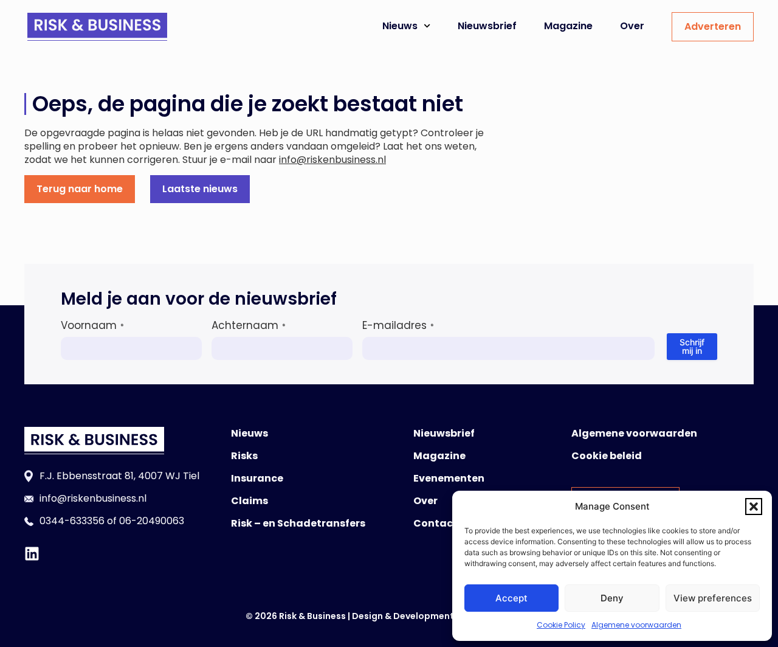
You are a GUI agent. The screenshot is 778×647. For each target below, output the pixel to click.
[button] (754, 506)
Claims (249, 501)
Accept (511, 598)
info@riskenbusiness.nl (332, 160)
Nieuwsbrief (487, 26)
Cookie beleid (606, 456)
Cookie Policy (561, 625)
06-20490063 (151, 521)
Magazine (568, 26)
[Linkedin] (32, 553)
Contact (435, 523)
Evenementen (448, 478)
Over (632, 26)
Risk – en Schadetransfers (298, 523)
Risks (244, 456)
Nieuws (400, 26)
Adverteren (712, 26)
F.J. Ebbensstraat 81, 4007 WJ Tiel (119, 476)
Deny (612, 598)
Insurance (257, 478)
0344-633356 (72, 521)
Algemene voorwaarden (636, 625)
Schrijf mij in (692, 346)
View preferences (712, 598)
